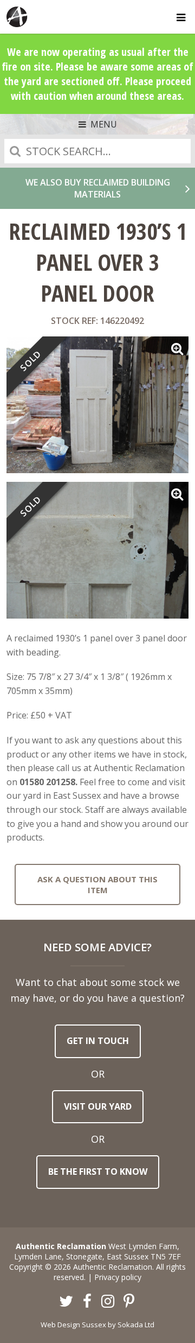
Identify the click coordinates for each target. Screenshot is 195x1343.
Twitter (66, 1301)
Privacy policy (117, 1277)
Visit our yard (98, 1106)
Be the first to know (97, 1171)
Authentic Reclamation (17, 17)
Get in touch (98, 1041)
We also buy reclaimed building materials (97, 188)
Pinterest (129, 1301)
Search (15, 151)
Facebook (87, 1301)
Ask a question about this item (97, 884)
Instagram (108, 1301)
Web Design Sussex (73, 1324)
